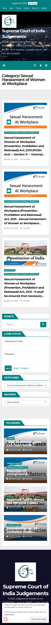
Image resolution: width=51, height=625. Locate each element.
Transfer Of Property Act (17, 467)
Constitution (10, 270)
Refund (44, 8)
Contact (26, 8)
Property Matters (14, 463)
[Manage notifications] (6, 619)
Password (9, 354)
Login (11, 8)
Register (25, 368)
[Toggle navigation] (46, 65)
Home (4, 8)
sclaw (26, 159)
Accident (10, 438)
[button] (35, 65)
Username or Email (14, 341)
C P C (9, 496)
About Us (35, 8)
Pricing (18, 8)
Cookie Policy (9, 614)
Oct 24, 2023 (12, 228)
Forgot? (16, 368)
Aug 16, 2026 (15, 450)
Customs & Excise (14, 525)
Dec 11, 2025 (12, 159)
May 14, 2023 (12, 301)
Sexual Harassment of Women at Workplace (21, 132)
